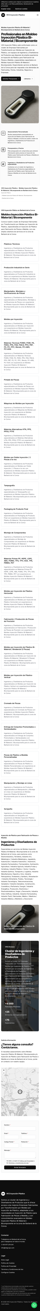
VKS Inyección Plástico (15, 15)
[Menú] (37, 15)
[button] (20, 1092)
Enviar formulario (20, 1167)
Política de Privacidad (26, 1161)
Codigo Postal (9, 1142)
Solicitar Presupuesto (10, 79)
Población (25, 1142)
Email (6, 1133)
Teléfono (24, 1133)
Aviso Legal (5, 1260)
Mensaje (7, 1150)
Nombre (7, 1125)
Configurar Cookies (8, 1272)
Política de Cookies (7, 1263)
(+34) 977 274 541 (7, 1245)
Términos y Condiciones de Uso (19, 1163)
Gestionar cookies (21, 9)
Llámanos (27, 79)
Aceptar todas (6, 9)
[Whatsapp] (34, 1305)
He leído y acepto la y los (20, 1162)
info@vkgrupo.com (7, 1248)
